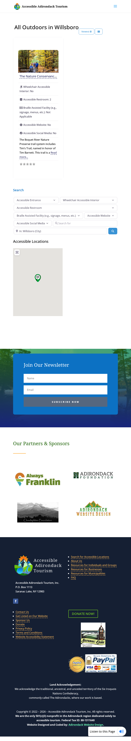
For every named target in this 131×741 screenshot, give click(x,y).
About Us (76, 561)
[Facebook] (15, 601)
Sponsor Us (23, 620)
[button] (115, 8)
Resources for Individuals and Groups (94, 565)
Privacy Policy (24, 628)
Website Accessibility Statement (35, 637)
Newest (85, 31)
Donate (20, 624)
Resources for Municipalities (88, 573)
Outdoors (25, 69)
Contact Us (22, 612)
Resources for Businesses (86, 569)
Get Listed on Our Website (32, 616)
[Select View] (99, 31)
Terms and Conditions (29, 632)
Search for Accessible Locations (90, 557)
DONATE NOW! (83, 614)
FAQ (73, 577)
